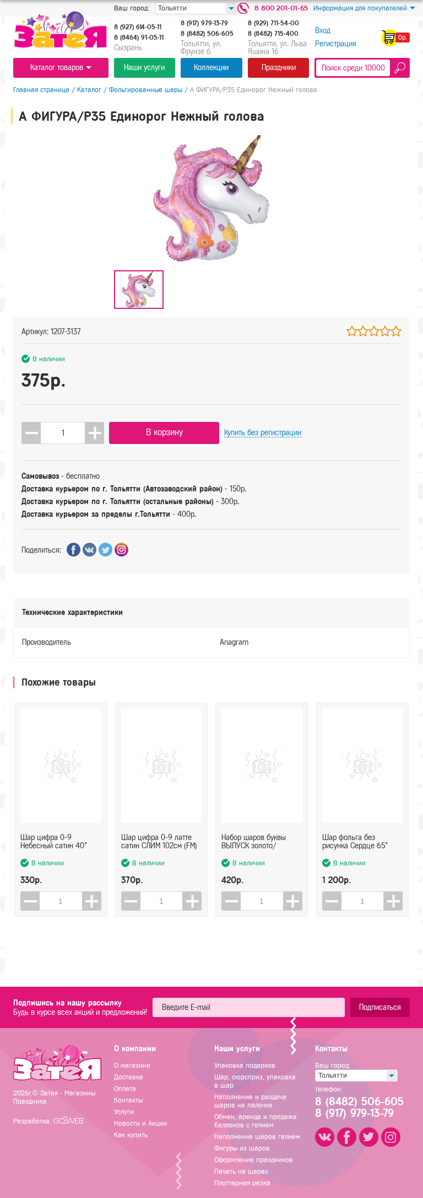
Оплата (125, 1088)
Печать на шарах (241, 1171)
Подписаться (380, 1007)
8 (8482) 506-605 (207, 33)
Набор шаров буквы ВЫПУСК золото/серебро (253, 841)
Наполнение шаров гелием (257, 1136)
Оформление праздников (253, 1159)
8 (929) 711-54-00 (273, 23)
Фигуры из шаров (242, 1148)
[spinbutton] (62, 433)
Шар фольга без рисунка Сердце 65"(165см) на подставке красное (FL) (356, 841)
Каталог (89, 89)
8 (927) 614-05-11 (137, 27)
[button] (94, 433)
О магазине (132, 1065)
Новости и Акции (140, 1123)
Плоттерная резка (242, 1182)
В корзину (164, 432)
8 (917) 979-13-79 (204, 23)
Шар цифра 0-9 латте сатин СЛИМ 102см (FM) (159, 841)
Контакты (128, 1100)
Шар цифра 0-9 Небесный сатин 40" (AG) (53, 841)
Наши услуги (144, 67)
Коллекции (211, 67)
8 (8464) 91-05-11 (139, 37)
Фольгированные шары (145, 89)
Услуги (124, 1111)
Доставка (128, 1077)
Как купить (131, 1134)
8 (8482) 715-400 (273, 33)
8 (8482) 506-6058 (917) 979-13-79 (358, 1107)
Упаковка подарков (244, 1065)
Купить (262, 433)
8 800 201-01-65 (281, 8)
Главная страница (41, 89)
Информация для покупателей (360, 8)
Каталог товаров (56, 67)
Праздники (279, 67)
